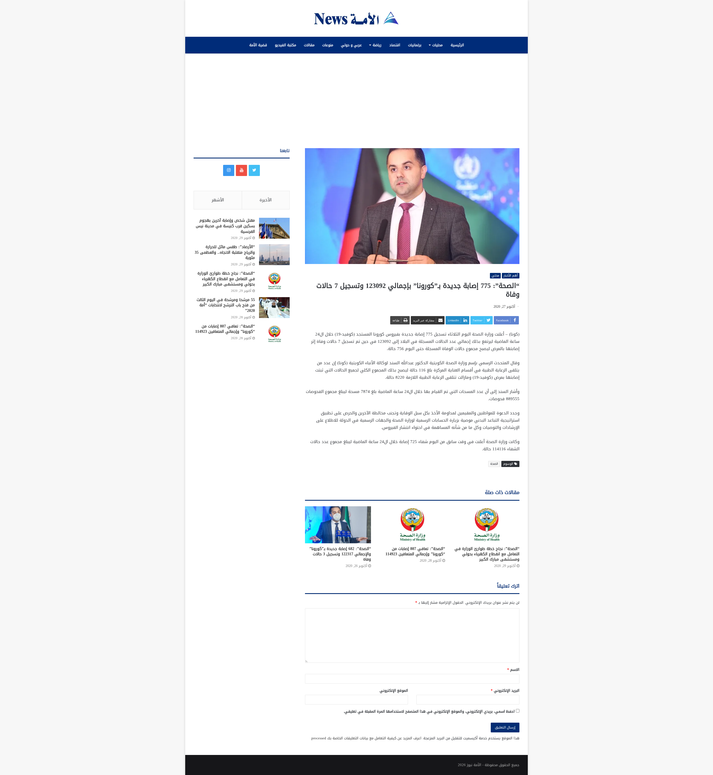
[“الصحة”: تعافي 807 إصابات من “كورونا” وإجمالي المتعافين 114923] (412, 524)
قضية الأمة (258, 44)
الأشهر (218, 200)
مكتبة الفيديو (285, 44)
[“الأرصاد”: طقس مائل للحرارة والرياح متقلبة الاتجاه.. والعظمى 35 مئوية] (274, 254)
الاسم (513, 669)
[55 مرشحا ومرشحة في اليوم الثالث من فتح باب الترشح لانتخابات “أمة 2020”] (274, 307)
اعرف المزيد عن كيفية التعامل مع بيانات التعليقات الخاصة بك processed (366, 738)
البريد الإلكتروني (505, 690)
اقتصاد (394, 44)
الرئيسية (457, 44)
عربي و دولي (351, 44)
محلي (495, 275)
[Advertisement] (356, 101)
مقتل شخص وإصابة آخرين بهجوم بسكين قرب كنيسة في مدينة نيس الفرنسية (225, 226)
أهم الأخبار (511, 275)
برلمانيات (414, 44)
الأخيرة (266, 200)
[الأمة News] (356, 18)
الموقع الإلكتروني (394, 690)
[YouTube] (241, 170)
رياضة (377, 44)
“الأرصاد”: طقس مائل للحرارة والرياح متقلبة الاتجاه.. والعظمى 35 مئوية (225, 252)
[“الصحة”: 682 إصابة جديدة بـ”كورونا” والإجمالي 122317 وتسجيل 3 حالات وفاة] (338, 524)
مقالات (309, 44)
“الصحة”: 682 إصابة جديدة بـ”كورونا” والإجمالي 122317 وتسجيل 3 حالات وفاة (340, 554)
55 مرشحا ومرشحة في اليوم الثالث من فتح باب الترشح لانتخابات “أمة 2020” (226, 305)
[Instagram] (228, 170)
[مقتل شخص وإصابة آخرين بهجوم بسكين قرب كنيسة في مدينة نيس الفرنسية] (274, 228)
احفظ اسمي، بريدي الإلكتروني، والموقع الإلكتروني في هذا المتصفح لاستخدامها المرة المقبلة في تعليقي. (429, 711)
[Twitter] (254, 170)
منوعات (327, 44)
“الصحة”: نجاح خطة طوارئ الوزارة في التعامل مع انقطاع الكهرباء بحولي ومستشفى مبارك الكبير (487, 554)
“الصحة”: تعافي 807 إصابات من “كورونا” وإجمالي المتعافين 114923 (415, 551)
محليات (437, 44)
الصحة (494, 464)
